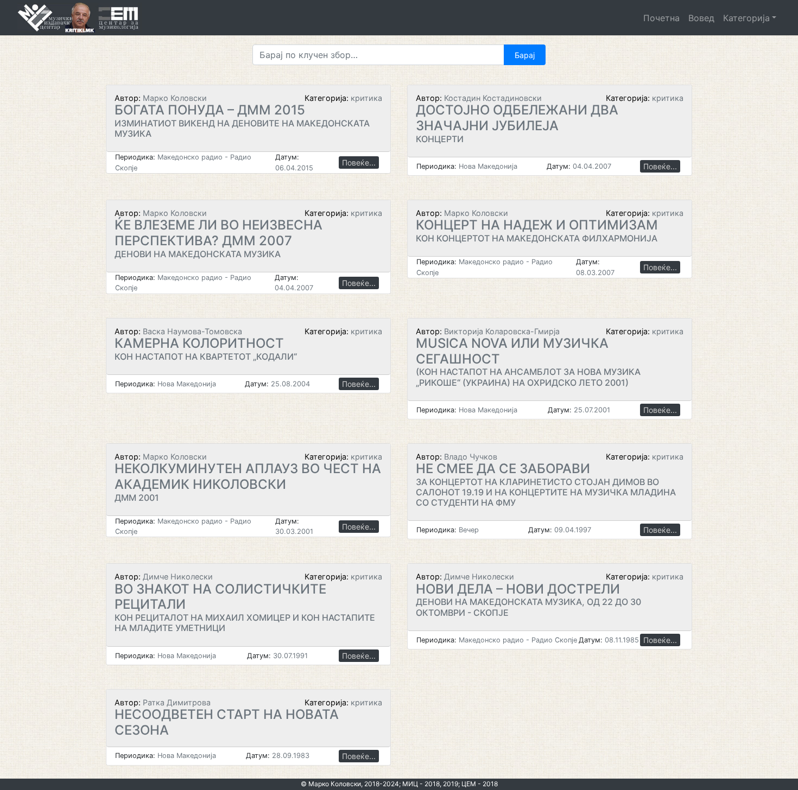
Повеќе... (359, 162)
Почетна (661, 17)
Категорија (746, 17)
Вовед (701, 17)
